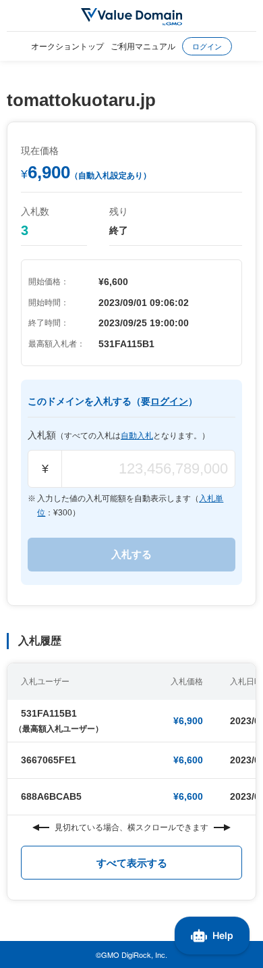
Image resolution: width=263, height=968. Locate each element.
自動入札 (137, 435)
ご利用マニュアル (143, 45)
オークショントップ (67, 45)
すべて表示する (131, 863)
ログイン (207, 46)
